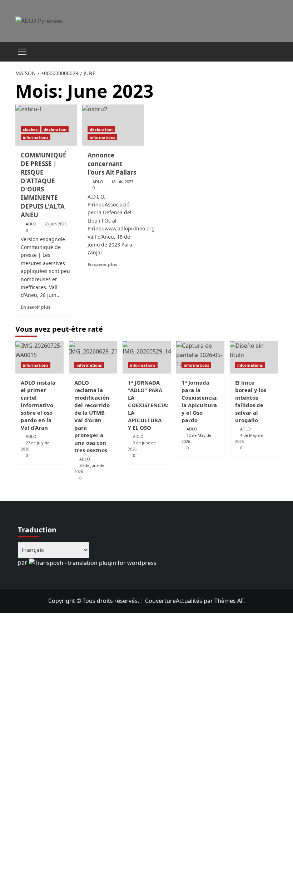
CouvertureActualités (173, 601)
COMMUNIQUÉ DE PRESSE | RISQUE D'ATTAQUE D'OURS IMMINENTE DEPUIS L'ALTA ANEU (43, 185)
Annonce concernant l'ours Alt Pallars (112, 163)
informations (35, 137)
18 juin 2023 (122, 181)
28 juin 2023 (55, 223)
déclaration (55, 129)
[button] (22, 51)
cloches (30, 129)
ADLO (31, 223)
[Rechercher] (269, 50)
